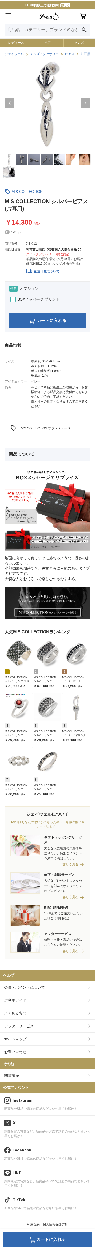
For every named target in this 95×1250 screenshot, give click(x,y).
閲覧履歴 (11, 1075)
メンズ (79, 43)
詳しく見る (70, 864)
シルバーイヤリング (74, 735)
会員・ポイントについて (24, 987)
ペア (48, 43)
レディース (16, 43)
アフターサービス (19, 1026)
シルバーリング (43, 681)
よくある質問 (15, 1013)
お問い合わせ (15, 1052)
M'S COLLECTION (27, 191)
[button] (9, 103)
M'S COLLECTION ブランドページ (40, 428)
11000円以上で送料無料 (47, 5)
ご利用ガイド (15, 1000)
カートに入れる (51, 320)
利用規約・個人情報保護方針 (47, 1224)
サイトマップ (15, 1039)
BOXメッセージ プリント (38, 299)
